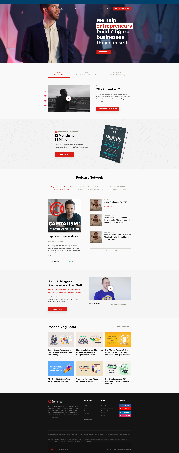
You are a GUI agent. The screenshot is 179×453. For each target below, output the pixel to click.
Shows (76, 8)
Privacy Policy (109, 449)
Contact (103, 415)
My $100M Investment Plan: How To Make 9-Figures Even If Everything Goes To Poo (117, 219)
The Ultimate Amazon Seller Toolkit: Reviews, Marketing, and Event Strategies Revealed (117, 352)
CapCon (86, 416)
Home (85, 405)
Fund (108, 8)
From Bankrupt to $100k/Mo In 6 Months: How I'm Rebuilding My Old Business (117, 237)
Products (92, 8)
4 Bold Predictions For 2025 (115, 202)
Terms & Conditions (118, 449)
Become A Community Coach (107, 411)
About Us (103, 405)
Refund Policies (127, 449)
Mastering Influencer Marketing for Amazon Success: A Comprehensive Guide (89, 352)
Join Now (86, 422)
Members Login (88, 419)
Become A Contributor (107, 408)
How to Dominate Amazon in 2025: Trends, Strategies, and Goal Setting (60, 352)
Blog (84, 8)
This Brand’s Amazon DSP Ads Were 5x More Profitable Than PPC (117, 381)
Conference (101, 8)
